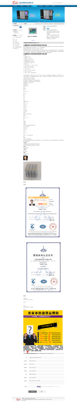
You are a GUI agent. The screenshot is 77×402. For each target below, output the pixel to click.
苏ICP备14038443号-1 (49, 399)
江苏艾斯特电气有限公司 (30, 2)
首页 (39, 23)
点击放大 (33, 40)
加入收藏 (57, 2)
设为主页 (54, 2)
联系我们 (61, 2)
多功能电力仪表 (15, 31)
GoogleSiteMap (39, 399)
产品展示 (41, 23)
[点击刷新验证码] (38, 387)
